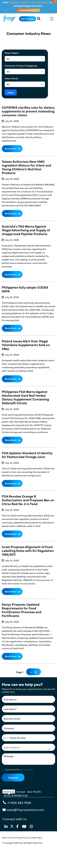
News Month (11, 78)
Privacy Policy (22, 837)
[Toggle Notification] (54, 1)
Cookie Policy (36, 837)
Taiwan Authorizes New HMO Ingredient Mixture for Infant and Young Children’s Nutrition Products (26, 167)
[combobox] (5, 737)
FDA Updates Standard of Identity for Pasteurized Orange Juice (27, 455)
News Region (12, 52)
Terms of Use (8, 837)
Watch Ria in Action (27, 10)
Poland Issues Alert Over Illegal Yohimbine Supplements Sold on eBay (26, 345)
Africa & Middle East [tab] (16, 795)
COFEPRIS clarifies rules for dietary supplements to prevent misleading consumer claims (28, 111)
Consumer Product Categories (21, 65)
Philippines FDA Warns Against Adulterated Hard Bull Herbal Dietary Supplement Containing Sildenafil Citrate (25, 397)
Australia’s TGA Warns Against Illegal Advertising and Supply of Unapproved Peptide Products (26, 230)
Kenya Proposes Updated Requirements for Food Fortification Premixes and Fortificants (21, 610)
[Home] (10, 19)
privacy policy (26, 769)
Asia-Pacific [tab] (34, 791)
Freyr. (21, 842)
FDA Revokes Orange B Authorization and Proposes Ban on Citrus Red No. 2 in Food (28, 500)
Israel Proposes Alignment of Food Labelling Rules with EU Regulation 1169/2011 (28, 550)
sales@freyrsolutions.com (25, 809)
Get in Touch (27, 18)
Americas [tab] (8, 791)
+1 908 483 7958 (19, 802)
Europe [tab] (20, 791)
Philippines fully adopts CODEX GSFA (25, 289)
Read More (11, 148)
